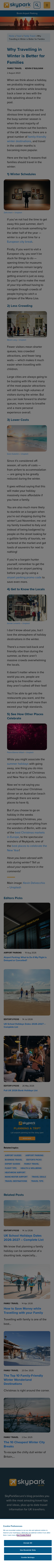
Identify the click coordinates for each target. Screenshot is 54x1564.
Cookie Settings (28, 1557)
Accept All (27, 1543)
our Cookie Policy (24, 1535)
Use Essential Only (28, 1550)
